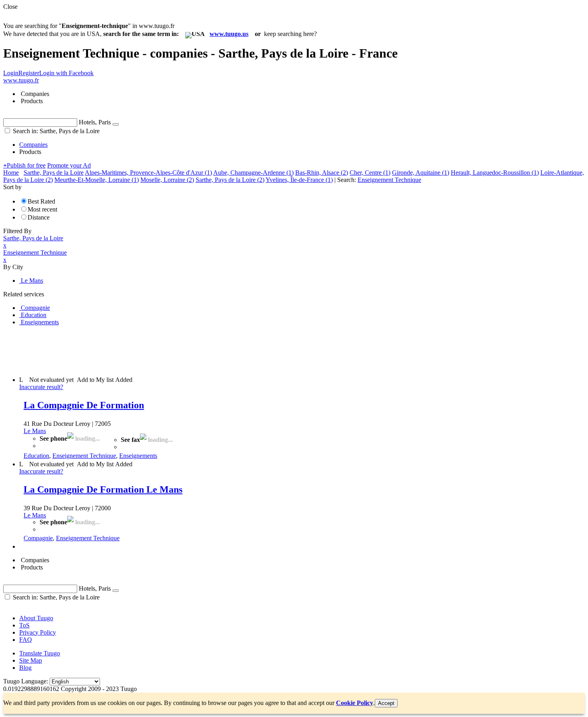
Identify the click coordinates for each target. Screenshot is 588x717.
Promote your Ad (69, 165)
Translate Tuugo (39, 653)
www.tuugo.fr (21, 80)
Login (10, 73)
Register (28, 73)
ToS (24, 625)
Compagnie (38, 538)
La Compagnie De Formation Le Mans (103, 489)
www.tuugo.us (229, 33)
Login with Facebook (66, 73)
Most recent (42, 209)
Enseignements (138, 455)
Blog (25, 667)
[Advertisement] (148, 350)
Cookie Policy (354, 702)
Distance (39, 217)
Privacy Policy (37, 632)
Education (36, 455)
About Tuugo (36, 618)
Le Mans (35, 430)
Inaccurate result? (41, 386)
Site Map (30, 660)
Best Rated (41, 201)
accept (386, 703)
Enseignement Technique (84, 455)
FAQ (25, 639)
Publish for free (24, 165)
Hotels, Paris (95, 122)
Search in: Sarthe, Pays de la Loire (55, 131)
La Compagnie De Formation (84, 405)
